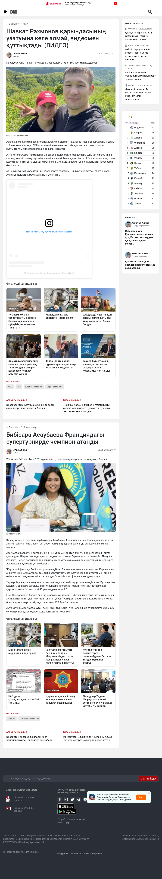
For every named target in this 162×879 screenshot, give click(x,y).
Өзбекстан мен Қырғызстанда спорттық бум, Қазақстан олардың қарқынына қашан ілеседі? (139, 237)
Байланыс (76, 853)
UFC (19, 387)
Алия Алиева (20, 53)
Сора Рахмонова (54, 387)
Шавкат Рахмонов (33, 387)
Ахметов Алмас (140, 223)
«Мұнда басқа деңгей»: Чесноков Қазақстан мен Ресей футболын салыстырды (138, 94)
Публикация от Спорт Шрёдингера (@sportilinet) (49, 273)
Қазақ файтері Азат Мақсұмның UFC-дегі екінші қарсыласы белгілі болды (30, 406)
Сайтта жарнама (93, 853)
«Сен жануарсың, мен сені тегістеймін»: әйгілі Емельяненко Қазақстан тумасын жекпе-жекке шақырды (87, 408)
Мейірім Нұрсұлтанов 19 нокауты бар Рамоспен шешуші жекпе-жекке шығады (137, 54)
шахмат (11, 719)
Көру (141, 797)
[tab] (132, 117)
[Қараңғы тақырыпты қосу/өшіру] (157, 12)
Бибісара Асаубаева (29, 719)
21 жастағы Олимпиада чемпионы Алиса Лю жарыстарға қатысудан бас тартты (87, 738)
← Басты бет (13, 24)
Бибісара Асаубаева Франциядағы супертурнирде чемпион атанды (140, 75)
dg (67, 822)
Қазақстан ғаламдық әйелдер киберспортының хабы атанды (140, 264)
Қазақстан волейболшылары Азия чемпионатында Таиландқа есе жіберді (29, 738)
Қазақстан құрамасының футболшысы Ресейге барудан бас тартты (138, 36)
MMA (25, 24)
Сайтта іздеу (148, 778)
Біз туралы (62, 853)
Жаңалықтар (30, 427)
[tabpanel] (140, 164)
